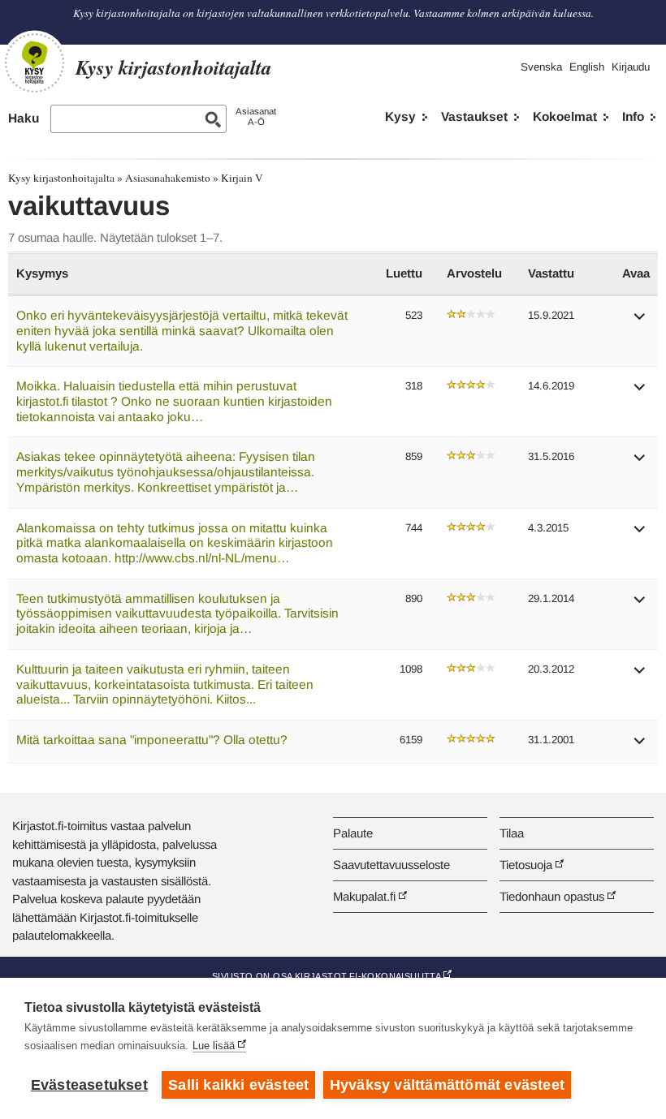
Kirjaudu (631, 67)
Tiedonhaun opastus (552, 896)
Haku (23, 118)
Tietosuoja (526, 865)
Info (633, 116)
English (586, 67)
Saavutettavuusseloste (391, 865)
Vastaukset (474, 116)
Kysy (400, 116)
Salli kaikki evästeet (238, 1085)
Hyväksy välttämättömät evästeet (447, 1085)
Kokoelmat (565, 116)
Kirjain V (242, 177)
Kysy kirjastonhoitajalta (61, 177)
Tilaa (512, 833)
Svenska (541, 67)
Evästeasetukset (89, 1085)
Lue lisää (213, 1045)
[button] (640, 322)
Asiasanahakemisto (167, 177)
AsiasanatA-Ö (256, 116)
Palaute (353, 833)
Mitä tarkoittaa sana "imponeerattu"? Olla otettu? (152, 740)
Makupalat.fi (364, 896)
